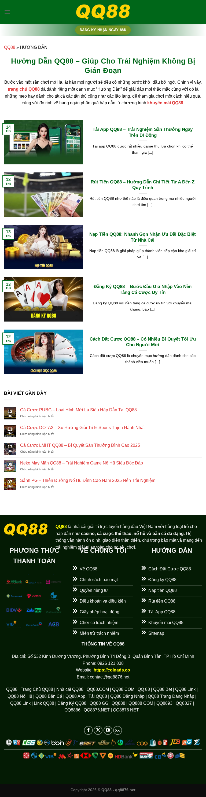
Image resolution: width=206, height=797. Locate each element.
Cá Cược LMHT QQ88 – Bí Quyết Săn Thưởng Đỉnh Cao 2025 (80, 445)
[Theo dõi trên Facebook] (88, 730)
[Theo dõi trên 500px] (117, 730)
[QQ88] (103, 12)
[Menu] (7, 12)
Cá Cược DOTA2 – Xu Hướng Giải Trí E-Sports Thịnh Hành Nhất (82, 427)
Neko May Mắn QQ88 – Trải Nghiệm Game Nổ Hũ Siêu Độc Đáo (81, 463)
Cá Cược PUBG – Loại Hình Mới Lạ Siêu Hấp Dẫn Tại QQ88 (78, 410)
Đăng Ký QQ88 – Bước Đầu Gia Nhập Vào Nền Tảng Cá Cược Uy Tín (143, 289)
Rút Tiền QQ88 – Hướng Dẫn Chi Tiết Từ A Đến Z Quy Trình (142, 184)
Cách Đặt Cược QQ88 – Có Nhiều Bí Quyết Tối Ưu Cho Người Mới (143, 342)
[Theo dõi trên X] (98, 730)
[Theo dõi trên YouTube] (108, 730)
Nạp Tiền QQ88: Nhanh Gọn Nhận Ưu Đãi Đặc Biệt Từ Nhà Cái (142, 237)
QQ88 (9, 47)
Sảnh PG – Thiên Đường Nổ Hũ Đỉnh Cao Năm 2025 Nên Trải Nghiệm (87, 480)
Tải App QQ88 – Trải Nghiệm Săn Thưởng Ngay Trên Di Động (143, 132)
